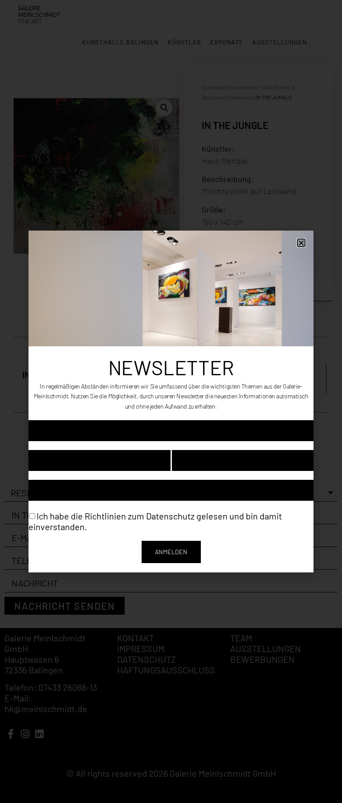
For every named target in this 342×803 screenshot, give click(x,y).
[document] (171, 401)
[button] (301, 242)
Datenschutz (170, 515)
